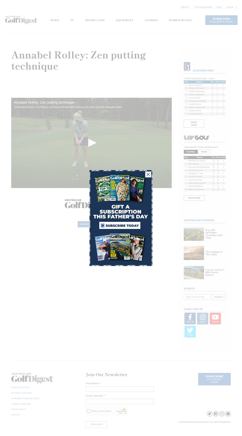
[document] (121, 218)
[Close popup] (148, 174)
